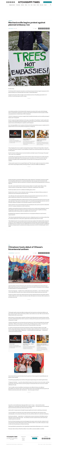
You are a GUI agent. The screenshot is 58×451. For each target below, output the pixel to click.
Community (10, 20)
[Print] (49, 28)
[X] (41, 28)
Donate (23, 439)
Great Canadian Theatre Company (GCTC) (27, 139)
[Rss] (14, 2)
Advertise (23, 440)
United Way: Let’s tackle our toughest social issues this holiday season (42, 139)
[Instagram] (8, 2)
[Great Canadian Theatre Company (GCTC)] (29, 134)
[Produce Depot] (15, 134)
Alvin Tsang (11, 28)
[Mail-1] (7, 2)
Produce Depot (12, 138)
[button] (51, 5)
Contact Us (23, 438)
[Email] (47, 28)
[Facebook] (10, 2)
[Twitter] (12, 2)
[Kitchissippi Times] (29, 2)
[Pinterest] (43, 28)
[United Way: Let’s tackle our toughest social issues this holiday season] (43, 134)
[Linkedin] (45, 28)
